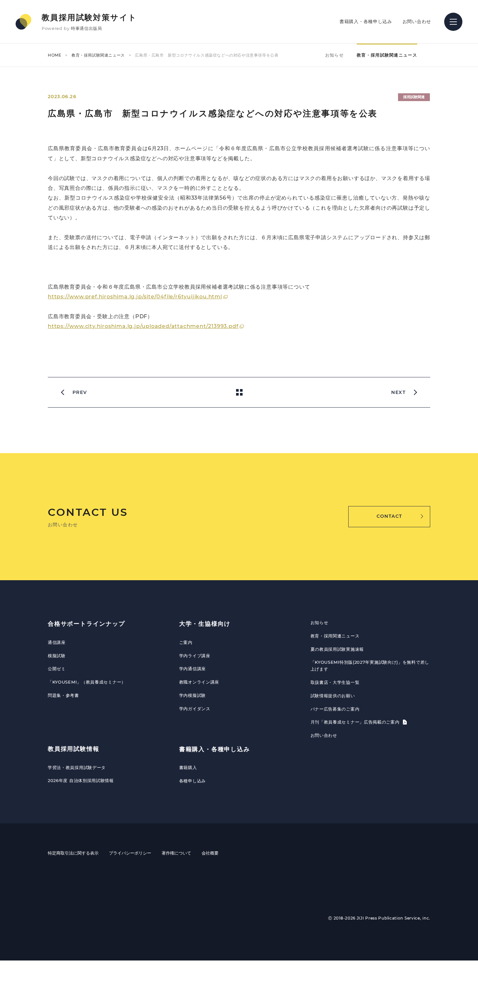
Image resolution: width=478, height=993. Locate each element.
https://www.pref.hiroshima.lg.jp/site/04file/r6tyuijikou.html (135, 297)
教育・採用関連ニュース (335, 635)
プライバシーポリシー (130, 853)
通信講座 (57, 642)
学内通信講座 (192, 668)
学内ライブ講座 (194, 655)
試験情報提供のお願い (333, 695)
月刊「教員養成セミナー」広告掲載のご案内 (356, 722)
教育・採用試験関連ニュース (98, 55)
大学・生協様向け (205, 623)
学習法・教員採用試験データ (77, 767)
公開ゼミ (57, 668)
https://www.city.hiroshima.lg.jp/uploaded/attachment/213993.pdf (143, 326)
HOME (54, 55)
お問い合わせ (417, 21)
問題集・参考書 (63, 695)
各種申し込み (192, 780)
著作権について (176, 853)
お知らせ (334, 55)
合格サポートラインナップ (86, 623)
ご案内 (186, 642)
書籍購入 (188, 767)
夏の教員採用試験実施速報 (337, 649)
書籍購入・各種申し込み (365, 21)
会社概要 (210, 853)
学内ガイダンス (194, 708)
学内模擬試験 (192, 695)
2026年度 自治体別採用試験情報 (81, 780)
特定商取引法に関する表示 (73, 853)
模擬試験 (57, 655)
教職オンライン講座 (199, 682)
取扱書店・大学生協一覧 (335, 682)
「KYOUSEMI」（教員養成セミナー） (87, 682)
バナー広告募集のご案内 (335, 709)
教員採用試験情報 (73, 748)
